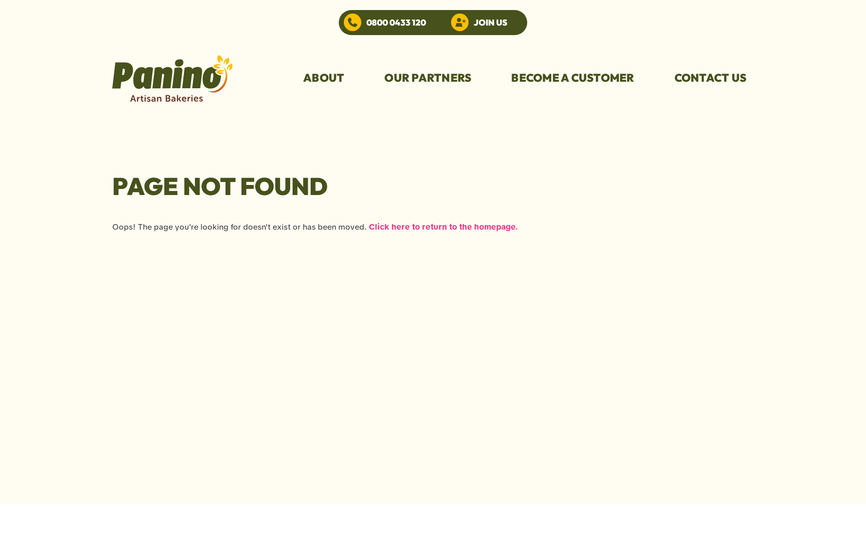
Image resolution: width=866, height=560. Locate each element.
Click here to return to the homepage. (443, 227)
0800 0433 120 (396, 22)
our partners (427, 78)
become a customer (572, 78)
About (323, 78)
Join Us (490, 22)
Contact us (711, 78)
